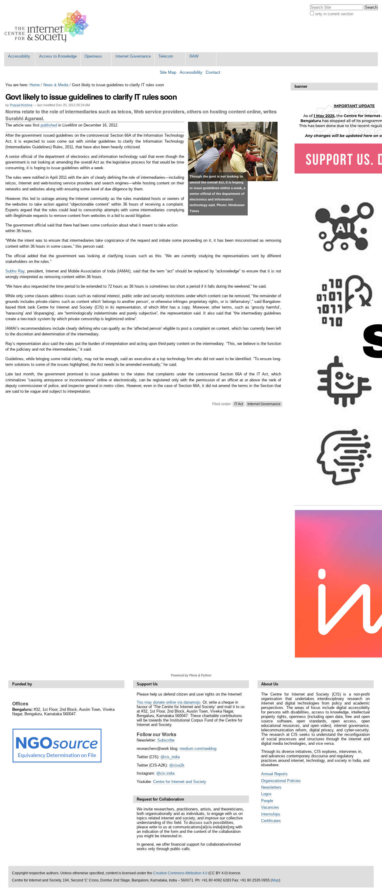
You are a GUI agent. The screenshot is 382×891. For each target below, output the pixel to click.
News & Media (55, 85)
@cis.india (165, 773)
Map (275, 880)
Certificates (271, 820)
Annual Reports (274, 774)
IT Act (238, 404)
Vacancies (270, 807)
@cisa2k (176, 765)
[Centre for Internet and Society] (48, 26)
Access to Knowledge (58, 56)
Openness (93, 56)
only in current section (334, 14)
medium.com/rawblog (198, 748)
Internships (270, 814)
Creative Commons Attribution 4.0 (180, 873)
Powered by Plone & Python (191, 675)
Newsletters (271, 787)
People (267, 800)
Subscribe (166, 740)
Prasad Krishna (21, 105)
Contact (213, 72)
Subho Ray (14, 271)
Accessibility (19, 56)
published (49, 125)
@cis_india (170, 757)
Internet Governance (133, 56)
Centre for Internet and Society (179, 781)
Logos (266, 794)
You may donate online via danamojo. (169, 702)
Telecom (165, 56)
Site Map (168, 72)
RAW (194, 56)
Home (35, 85)
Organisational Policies (281, 781)
